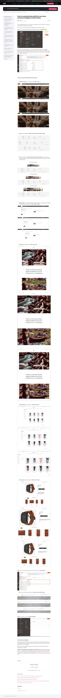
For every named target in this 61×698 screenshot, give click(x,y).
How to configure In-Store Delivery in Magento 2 (24, 682)
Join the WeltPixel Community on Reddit (10, 696)
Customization (24, 12)
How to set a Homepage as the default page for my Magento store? (28, 677)
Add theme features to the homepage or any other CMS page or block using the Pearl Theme (8, 41)
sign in (20, 690)
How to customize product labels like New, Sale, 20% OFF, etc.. (8, 36)
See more (5, 58)
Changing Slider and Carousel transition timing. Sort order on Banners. (8, 28)
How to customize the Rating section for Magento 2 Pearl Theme (8, 52)
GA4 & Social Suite (32, 3)
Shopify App (38, 3)
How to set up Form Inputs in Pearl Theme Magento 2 (8, 49)
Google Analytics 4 (25, 3)
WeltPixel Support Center (6, 12)
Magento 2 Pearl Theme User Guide (16, 12)
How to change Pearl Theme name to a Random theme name (8, 32)
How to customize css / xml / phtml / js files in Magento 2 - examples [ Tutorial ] (8, 19)
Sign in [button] (56, 3)
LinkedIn (20, 660)
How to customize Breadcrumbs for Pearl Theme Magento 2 (8, 45)
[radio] (32, 666)
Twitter (19, 660)
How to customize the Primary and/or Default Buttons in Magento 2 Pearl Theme (8, 56)
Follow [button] (49, 20)
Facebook (17, 660)
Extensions (14, 3)
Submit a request (50, 3)
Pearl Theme (19, 3)
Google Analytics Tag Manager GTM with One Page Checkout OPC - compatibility (8, 24)
